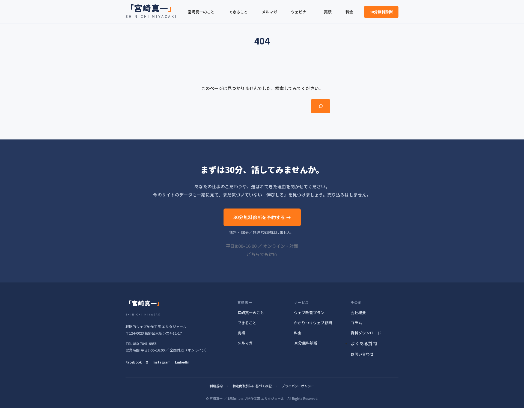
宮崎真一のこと (250, 312)
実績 (241, 332)
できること (247, 322)
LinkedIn (182, 362)
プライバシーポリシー (298, 385)
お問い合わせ (362, 354)
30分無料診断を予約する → (262, 217)
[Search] (320, 106)
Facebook (134, 362)
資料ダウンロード (366, 332)
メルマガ (245, 343)
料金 (298, 332)
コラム (356, 322)
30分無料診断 (381, 11)
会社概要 (358, 312)
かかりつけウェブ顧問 (313, 322)
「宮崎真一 (151, 8)
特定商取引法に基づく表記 (252, 385)
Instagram (162, 362)
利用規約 (216, 385)
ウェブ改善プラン (309, 312)
